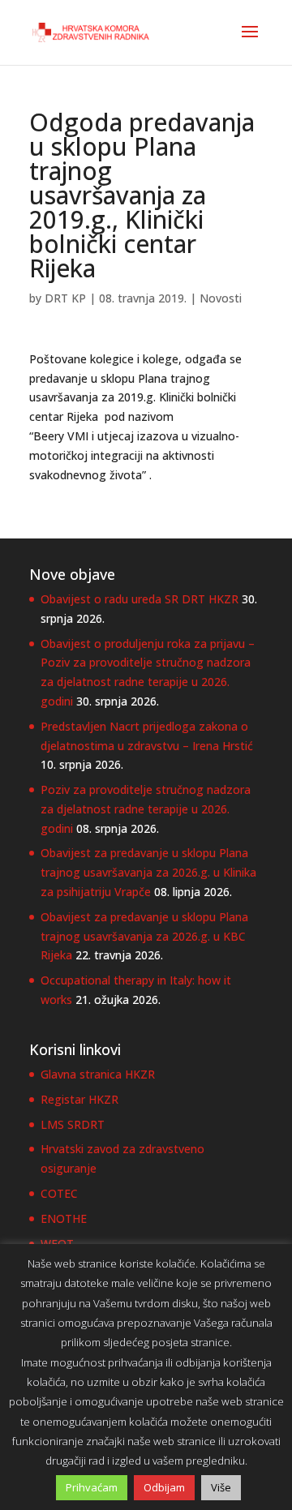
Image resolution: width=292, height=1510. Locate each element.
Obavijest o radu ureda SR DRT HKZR (139, 599)
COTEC (59, 1193)
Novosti (221, 298)
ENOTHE (64, 1218)
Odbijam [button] (164, 1487)
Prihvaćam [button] (92, 1487)
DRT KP (65, 298)
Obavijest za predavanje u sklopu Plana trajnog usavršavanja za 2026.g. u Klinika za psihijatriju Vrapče (148, 872)
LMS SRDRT (73, 1124)
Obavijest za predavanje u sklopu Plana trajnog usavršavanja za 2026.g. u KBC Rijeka (144, 936)
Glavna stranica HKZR (98, 1074)
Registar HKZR (79, 1099)
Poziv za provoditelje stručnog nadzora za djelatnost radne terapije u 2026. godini (146, 809)
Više (221, 1487)
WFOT (57, 1243)
